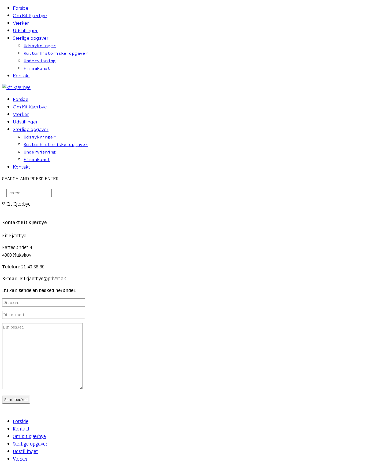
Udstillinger (25, 30)
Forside (20, 8)
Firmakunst (37, 68)
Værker (21, 23)
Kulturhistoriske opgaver (56, 53)
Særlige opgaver (30, 38)
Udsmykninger (40, 45)
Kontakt (21, 75)
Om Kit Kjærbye (30, 15)
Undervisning (40, 60)
